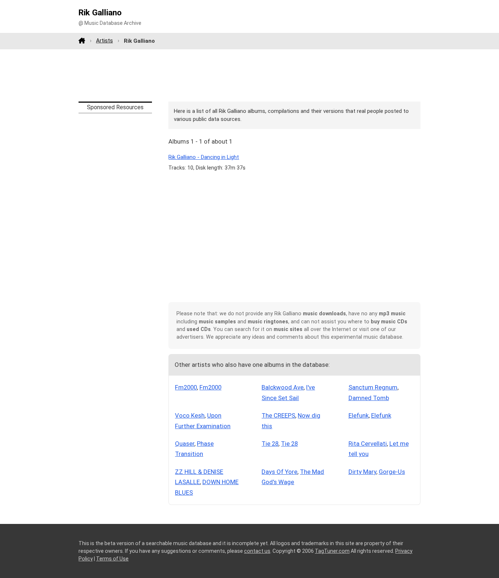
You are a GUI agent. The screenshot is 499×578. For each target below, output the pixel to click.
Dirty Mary (362, 471)
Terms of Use (112, 559)
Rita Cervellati (367, 443)
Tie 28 (270, 443)
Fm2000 (186, 387)
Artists (104, 40)
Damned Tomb (368, 398)
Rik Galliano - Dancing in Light (203, 157)
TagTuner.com (332, 551)
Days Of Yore (279, 471)
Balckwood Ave (283, 387)
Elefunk (358, 415)
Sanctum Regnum (372, 387)
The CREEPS (278, 415)
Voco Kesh (190, 415)
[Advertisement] (249, 75)
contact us (257, 551)
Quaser (184, 443)
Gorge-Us (392, 471)
